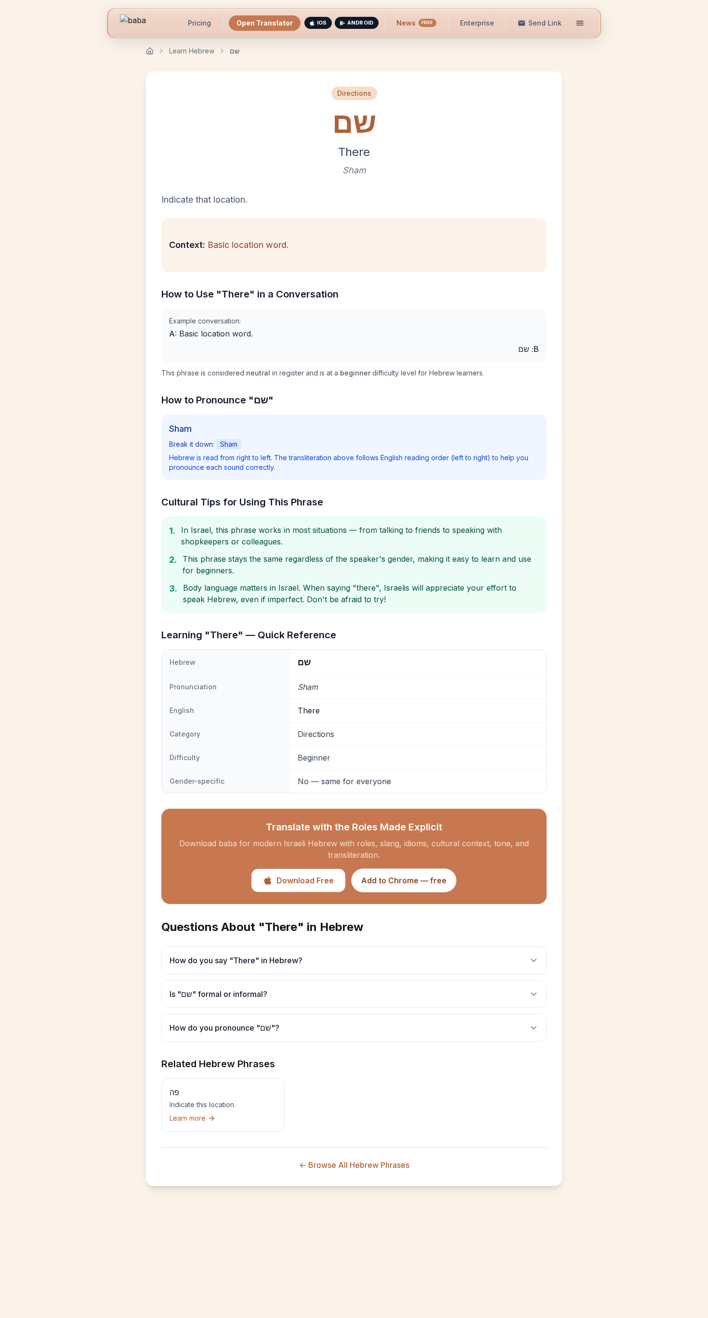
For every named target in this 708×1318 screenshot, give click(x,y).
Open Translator (264, 23)
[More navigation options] (580, 23)
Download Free (305, 880)
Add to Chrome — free (403, 880)
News (414, 23)
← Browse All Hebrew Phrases (354, 1165)
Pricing (199, 23)
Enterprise (477, 23)
